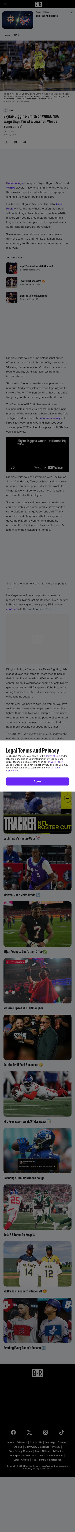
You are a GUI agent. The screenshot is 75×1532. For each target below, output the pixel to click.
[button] (37, 781)
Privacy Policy (55, 761)
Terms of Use (53, 755)
